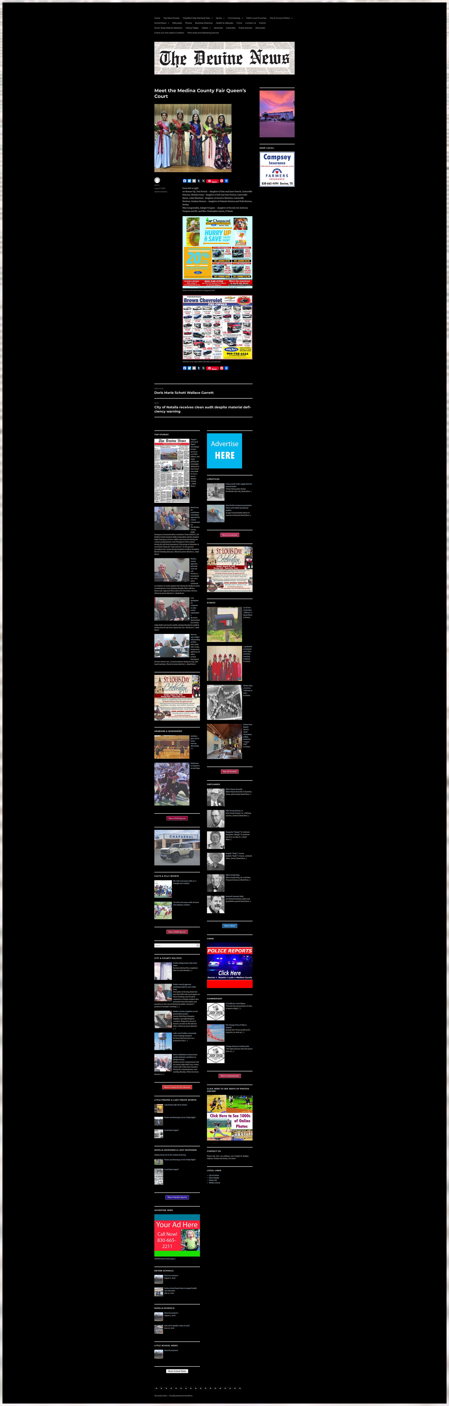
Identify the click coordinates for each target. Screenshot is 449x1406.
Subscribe (230, 28)
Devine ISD (213, 1180)
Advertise (218, 28)
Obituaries (177, 23)
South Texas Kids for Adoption (168, 28)
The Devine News (160, 1396)
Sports (219, 18)
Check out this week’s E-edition (169, 33)
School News (160, 23)
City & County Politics (280, 18)
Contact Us (250, 23)
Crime (239, 23)
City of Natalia (214, 1178)
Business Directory (204, 23)
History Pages (192, 28)
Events (262, 23)
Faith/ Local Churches (256, 18)
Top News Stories (171, 18)
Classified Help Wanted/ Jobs (196, 18)
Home (157, 18)
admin (156, 185)
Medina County (214, 1183)
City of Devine (214, 1175)
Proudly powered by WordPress (180, 1396)
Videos (205, 28)
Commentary (234, 18)
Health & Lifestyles (224, 23)
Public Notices (245, 28)
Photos (188, 23)
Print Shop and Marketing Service (203, 33)
